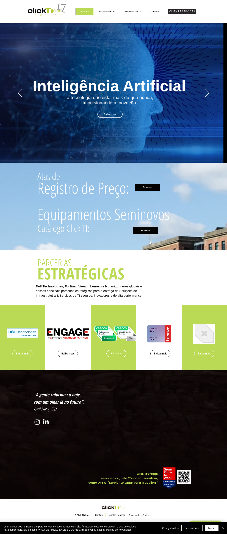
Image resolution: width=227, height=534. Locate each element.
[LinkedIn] (45, 421)
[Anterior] (20, 93)
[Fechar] (223, 528)
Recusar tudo (192, 528)
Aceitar (211, 528)
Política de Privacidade (119, 529)
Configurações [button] (170, 528)
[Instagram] (37, 421)
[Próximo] (207, 93)
